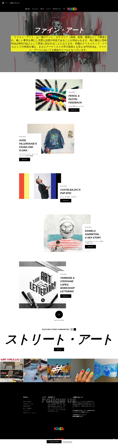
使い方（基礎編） (27, 408)
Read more (74, 110)
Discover (59, 349)
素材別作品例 (26, 406)
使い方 (42, 8)
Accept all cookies (54, 441)
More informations (67, 441)
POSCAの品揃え (27, 401)
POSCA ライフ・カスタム (29, 412)
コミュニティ (35, 8)
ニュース (48, 8)
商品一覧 (27, 8)
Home (54, 17)
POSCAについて (57, 8)
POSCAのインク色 (28, 403)
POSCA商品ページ (78, 416)
